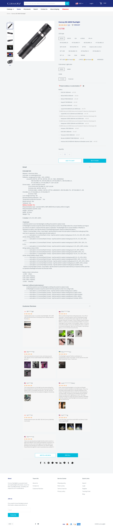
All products (27, 9)
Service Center (61, 478)
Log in (91, 3)
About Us (35, 483)
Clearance (65, 9)
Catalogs (9, 9)
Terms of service (62, 488)
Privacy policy (61, 491)
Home (19, 9)
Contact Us (44, 9)
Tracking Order (86, 491)
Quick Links (85, 478)
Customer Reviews (38, 488)
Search (36, 9)
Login (83, 486)
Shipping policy (61, 483)
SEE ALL (67, 455)
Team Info (36, 478)
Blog (83, 494)
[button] (10, 22)
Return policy (61, 486)
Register (84, 488)
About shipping (54, 9)
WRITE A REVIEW (45, 455)
